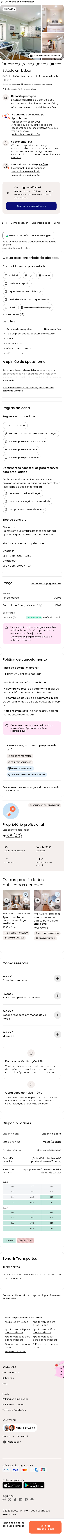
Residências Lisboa (15, 1351)
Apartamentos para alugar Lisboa (44, 1323)
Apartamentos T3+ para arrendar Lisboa (45, 1338)
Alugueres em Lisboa (16, 1321)
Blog (4, 1383)
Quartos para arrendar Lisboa (18, 1346)
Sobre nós (8, 1378)
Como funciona (11, 1372)
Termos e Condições (14, 1410)
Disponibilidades (41, 222)
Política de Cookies (13, 1404)
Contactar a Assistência (15, 1436)
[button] (45, 55)
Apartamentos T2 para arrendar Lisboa (45, 1331)
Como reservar (19, 222)
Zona (57, 222)
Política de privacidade (15, 1399)
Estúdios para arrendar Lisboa (46, 1346)
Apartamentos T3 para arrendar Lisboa (17, 1338)
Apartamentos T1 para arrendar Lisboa (17, 1331)
